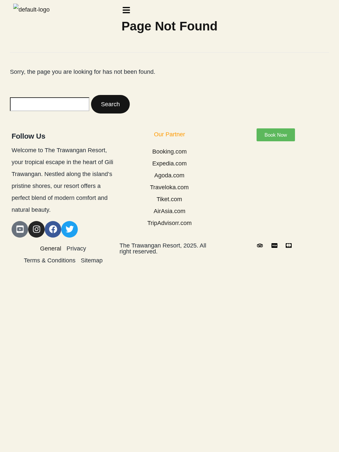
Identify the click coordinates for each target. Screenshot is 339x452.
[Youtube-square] (20, 229)
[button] (223, 10)
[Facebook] (53, 229)
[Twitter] (69, 229)
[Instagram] (36, 229)
